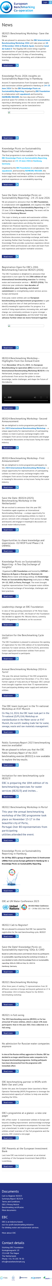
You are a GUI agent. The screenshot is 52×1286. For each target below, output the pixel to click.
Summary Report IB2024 (12, 1198)
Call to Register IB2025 (12, 1196)
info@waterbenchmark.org (13, 1261)
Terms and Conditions (11, 1201)
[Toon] (48, 15)
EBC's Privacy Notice (10, 1204)
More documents (9, 1210)
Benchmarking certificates (13, 1207)
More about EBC (9, 1233)
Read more (8, 65)
